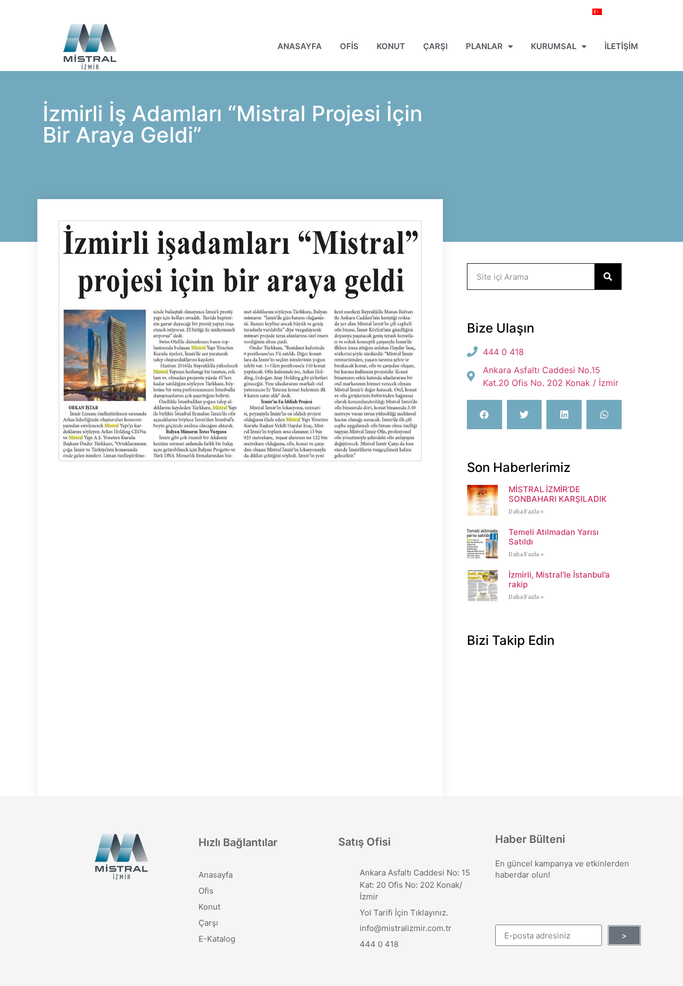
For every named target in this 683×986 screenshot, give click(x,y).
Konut (391, 46)
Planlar (484, 46)
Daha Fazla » (526, 511)
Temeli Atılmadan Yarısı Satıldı (554, 537)
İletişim (621, 46)
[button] (484, 414)
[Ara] (607, 276)
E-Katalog (216, 939)
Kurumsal (553, 46)
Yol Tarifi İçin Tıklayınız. (404, 913)
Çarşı (435, 46)
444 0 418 (379, 944)
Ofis (349, 46)
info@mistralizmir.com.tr (405, 928)
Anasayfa (299, 46)
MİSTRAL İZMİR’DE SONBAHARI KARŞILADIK (558, 494)
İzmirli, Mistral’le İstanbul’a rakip (559, 579)
